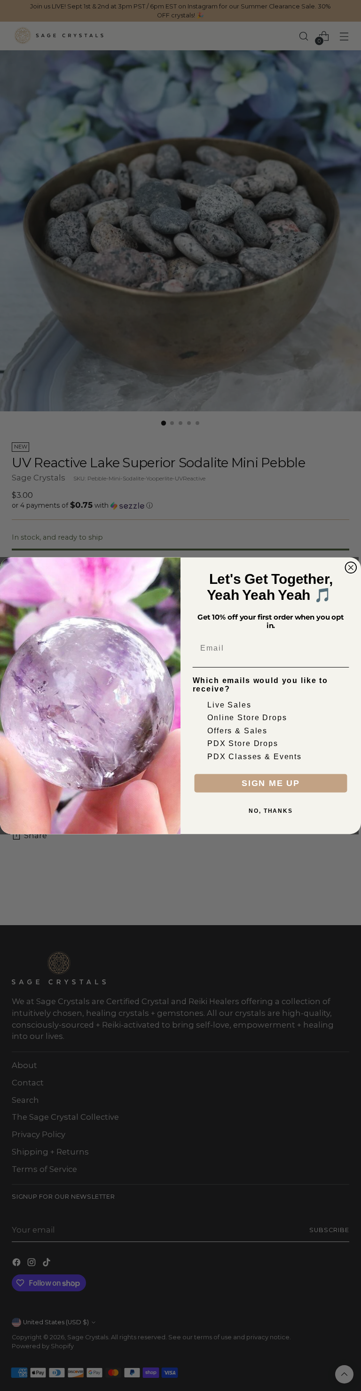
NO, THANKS (271, 811)
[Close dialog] (351, 567)
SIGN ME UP (271, 783)
